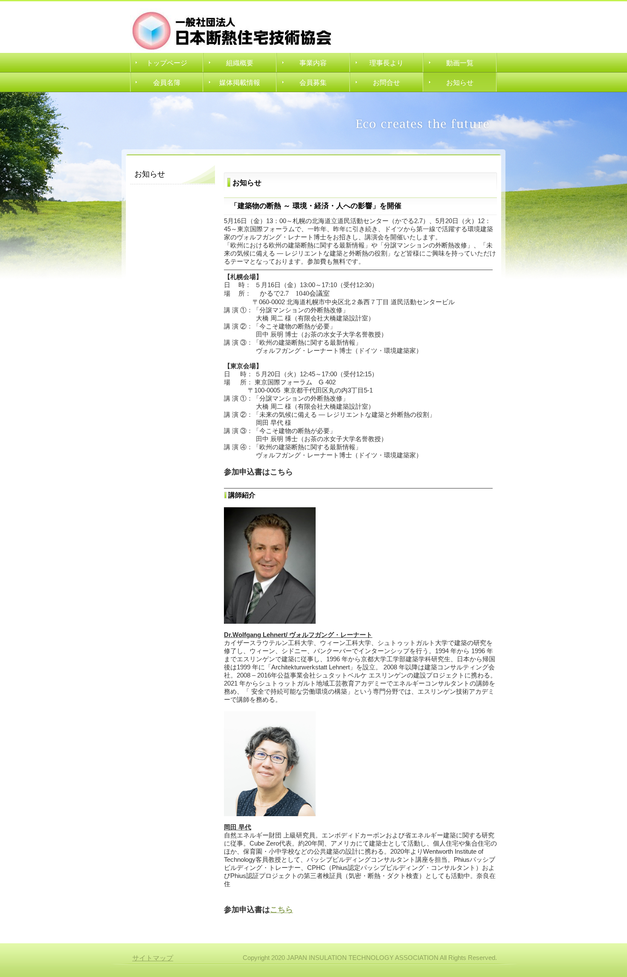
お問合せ (386, 82)
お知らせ (459, 82)
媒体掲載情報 (239, 82)
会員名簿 (166, 82)
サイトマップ (152, 958)
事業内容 (313, 63)
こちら (281, 909)
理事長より (386, 63)
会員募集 (313, 82)
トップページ (166, 63)
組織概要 (239, 63)
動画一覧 (459, 63)
